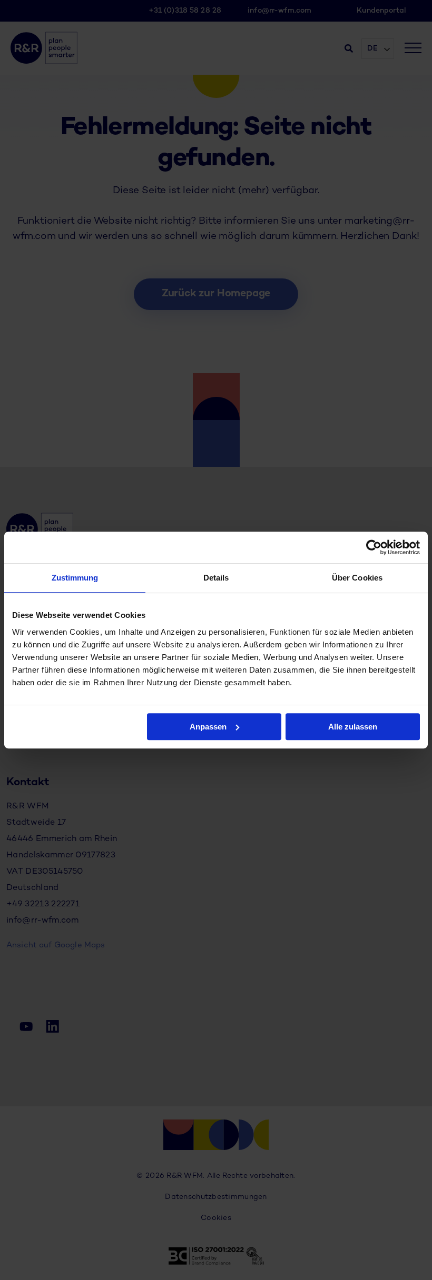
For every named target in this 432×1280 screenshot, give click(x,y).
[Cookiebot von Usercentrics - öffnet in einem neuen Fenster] (374, 547)
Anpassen (208, 726)
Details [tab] (216, 577)
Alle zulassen (352, 726)
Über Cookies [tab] (357, 577)
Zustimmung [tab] (75, 577)
